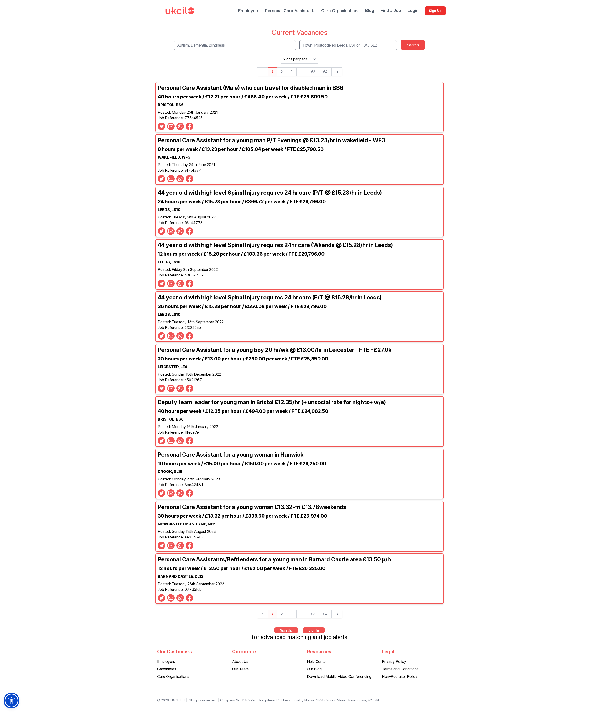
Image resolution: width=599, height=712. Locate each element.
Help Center (317, 661)
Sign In (314, 630)
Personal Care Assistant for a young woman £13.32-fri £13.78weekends (252, 507)
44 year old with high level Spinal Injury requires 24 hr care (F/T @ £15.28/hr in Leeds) (270, 297)
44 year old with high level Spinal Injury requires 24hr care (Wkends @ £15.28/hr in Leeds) (275, 245)
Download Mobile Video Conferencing (339, 676)
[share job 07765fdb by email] (171, 598)
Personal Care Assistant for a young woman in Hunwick (230, 454)
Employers (248, 10)
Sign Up (435, 11)
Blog (369, 10)
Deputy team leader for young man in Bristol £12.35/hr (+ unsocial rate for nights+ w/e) (272, 402)
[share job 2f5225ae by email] (171, 336)
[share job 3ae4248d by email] (171, 493)
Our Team (240, 669)
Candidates (166, 669)
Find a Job (391, 10)
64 (325, 72)
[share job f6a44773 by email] (171, 231)
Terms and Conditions (400, 669)
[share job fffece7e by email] (171, 440)
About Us (240, 661)
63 (313, 72)
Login (413, 10)
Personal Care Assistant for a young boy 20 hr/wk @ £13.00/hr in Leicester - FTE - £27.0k (274, 349)
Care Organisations (340, 10)
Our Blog (314, 669)
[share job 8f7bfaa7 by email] (171, 179)
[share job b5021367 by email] (171, 388)
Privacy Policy (394, 661)
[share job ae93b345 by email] (171, 545)
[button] (11, 700)
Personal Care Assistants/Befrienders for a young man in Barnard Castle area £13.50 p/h (274, 559)
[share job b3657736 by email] (171, 283)
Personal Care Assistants (290, 10)
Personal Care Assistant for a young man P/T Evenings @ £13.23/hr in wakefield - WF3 (271, 140)
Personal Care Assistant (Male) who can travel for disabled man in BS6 (250, 87)
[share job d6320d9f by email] (171, 126)
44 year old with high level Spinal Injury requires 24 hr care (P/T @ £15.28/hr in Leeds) (270, 192)
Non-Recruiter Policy (399, 676)
